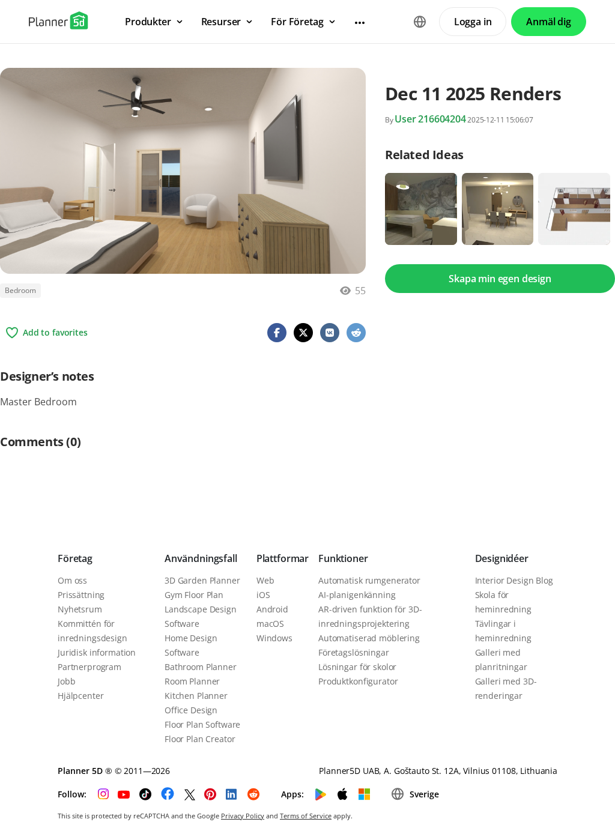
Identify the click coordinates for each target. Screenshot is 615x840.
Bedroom (20, 290)
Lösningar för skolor (357, 666)
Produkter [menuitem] (148, 21)
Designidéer (502, 558)
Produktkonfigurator (358, 681)
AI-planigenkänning (356, 594)
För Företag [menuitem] (297, 21)
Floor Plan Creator (200, 739)
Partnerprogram (89, 666)
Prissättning (81, 594)
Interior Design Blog (514, 580)
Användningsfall (201, 558)
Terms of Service (306, 815)
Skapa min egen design (500, 278)
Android (272, 609)
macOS (270, 623)
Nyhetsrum (80, 609)
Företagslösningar (353, 652)
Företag (75, 558)
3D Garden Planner (202, 580)
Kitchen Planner (196, 695)
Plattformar (282, 558)
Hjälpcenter (80, 695)
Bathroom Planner (201, 666)
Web (265, 580)
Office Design (191, 710)
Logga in (473, 21)
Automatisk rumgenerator (369, 580)
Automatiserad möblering (369, 638)
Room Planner (192, 681)
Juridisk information (97, 652)
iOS (263, 594)
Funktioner (343, 558)
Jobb (66, 681)
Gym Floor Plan (194, 594)
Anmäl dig (548, 21)
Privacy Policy (242, 815)
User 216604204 (430, 118)
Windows (274, 638)
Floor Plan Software (202, 724)
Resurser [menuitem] (221, 21)
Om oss (72, 580)
